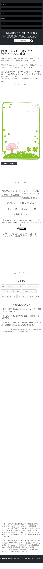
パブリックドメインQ (4, 23)
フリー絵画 (2, 13)
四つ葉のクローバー (29, 291)
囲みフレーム (6, 296)
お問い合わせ (3, 18)
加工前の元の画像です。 (11, 196)
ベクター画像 (15, 291)
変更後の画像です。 (32, 197)
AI (3, 286)
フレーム (5, 291)
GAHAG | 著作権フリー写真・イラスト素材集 (21, 33)
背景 (37, 296)
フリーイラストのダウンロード (19, 233)
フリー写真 (2, 4)
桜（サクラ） (23, 296)
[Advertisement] (21, 92)
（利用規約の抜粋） (22, 545)
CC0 (30, 524)
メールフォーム (31, 532)
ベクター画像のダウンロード (21, 236)
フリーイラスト (33, 286)
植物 (31, 296)
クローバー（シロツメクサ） (16, 286)
